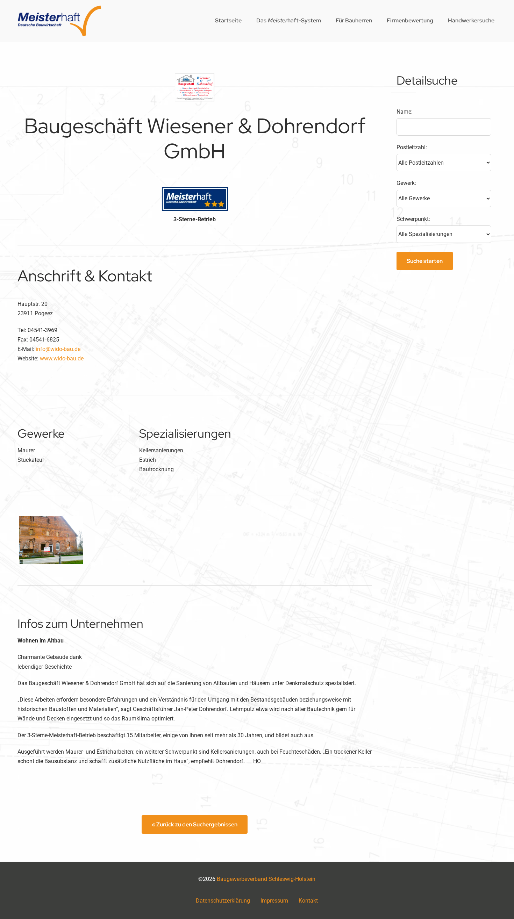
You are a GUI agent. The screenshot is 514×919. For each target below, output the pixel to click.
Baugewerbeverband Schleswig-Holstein (266, 879)
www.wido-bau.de (62, 358)
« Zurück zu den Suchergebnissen (194, 824)
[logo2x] (59, 8)
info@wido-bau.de (58, 349)
